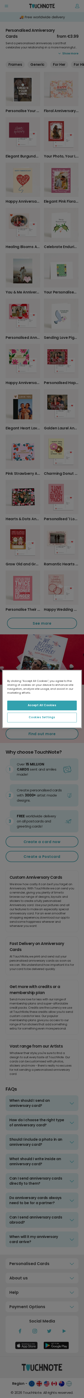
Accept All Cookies (42, 705)
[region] (42, 699)
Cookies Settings (42, 717)
